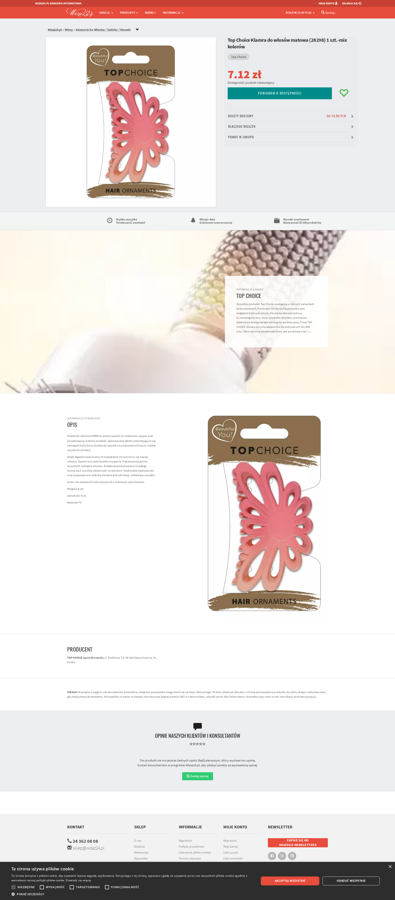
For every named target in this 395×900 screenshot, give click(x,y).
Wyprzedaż (141, 858)
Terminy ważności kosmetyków (190, 860)
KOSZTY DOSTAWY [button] (287, 116)
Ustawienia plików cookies (195, 852)
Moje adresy (230, 846)
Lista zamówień (233, 858)
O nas (137, 841)
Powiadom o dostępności (280, 93)
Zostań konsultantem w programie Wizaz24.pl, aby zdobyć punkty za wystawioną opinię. (197, 765)
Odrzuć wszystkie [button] (351, 881)
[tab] (201, 29)
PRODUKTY (128, 12)
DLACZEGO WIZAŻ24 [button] (242, 126)
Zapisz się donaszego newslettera (298, 842)
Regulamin (185, 841)
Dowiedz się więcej (78, 880)
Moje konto (230, 841)
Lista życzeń (230, 852)
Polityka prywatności (191, 846)
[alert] (197, 881)
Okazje (105, 12)
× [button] (390, 867)
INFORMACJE (172, 12)
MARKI (149, 12)
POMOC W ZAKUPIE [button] (241, 137)
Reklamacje (141, 852)
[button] (131, 894)
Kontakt (75, 827)
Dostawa (139, 846)
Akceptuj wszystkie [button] (290, 881)
